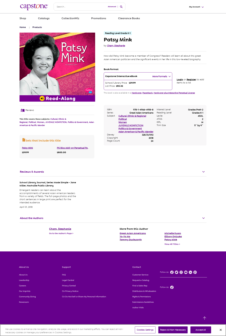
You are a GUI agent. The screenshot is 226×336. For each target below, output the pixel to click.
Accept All (201, 330)
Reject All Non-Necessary (173, 330)
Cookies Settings (145, 330)
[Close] (220, 330)
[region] (113, 330)
